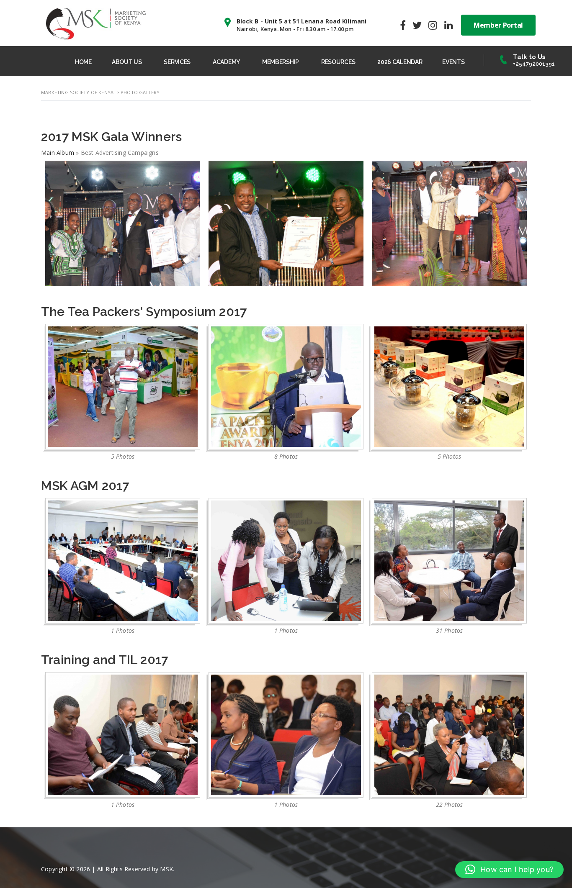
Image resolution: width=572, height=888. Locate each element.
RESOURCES (338, 62)
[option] (122, 394)
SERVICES (177, 62)
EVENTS (453, 62)
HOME (83, 62)
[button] (509, 869)
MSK (166, 869)
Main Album (57, 153)
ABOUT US (127, 62)
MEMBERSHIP (280, 62)
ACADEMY (226, 62)
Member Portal (498, 25)
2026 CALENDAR (399, 62)
